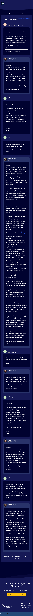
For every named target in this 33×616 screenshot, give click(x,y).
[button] (30, 3)
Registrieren (16, 556)
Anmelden (6, 556)
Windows (22, 13)
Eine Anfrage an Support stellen (16, 595)
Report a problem (14, 13)
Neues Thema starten (24, 18)
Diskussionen (4, 13)
